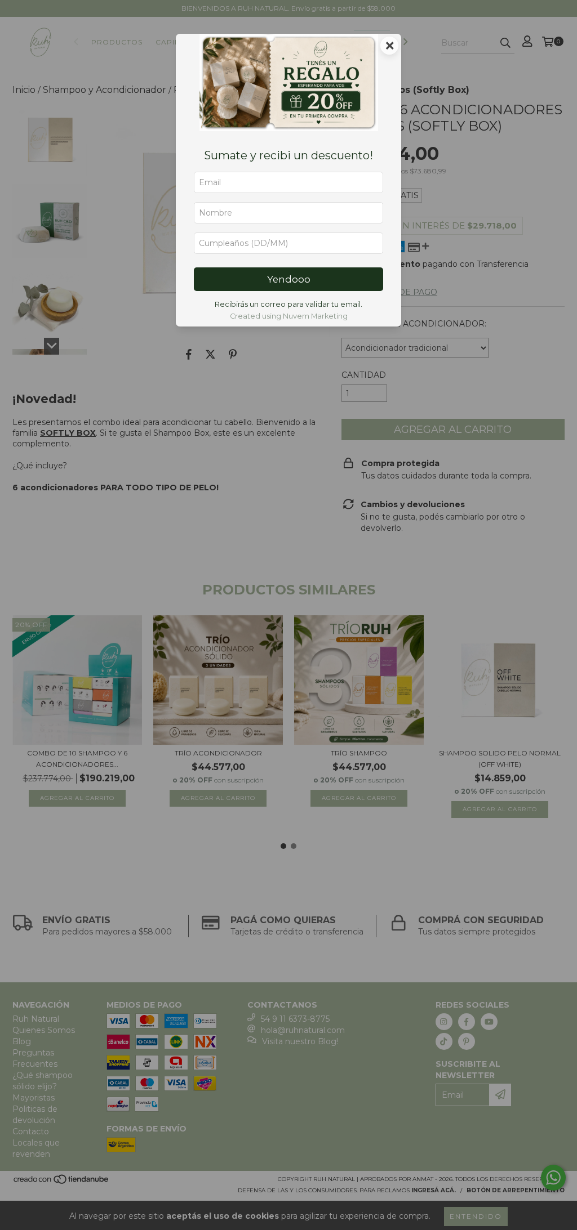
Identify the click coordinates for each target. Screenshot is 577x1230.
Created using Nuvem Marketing (289, 316)
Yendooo (288, 279)
